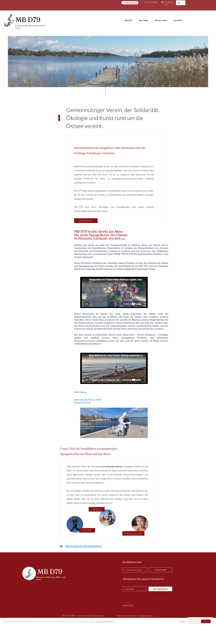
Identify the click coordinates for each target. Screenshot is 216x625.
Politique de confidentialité (105, 621)
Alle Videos (80, 392)
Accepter (206, 621)
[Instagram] (162, 2)
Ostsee (110, 153)
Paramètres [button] (182, 621)
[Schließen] (213, 621)
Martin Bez (149, 170)
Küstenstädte (81, 211)
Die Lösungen (147, 195)
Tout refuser (194, 621)
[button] (129, 20)
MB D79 (78, 166)
